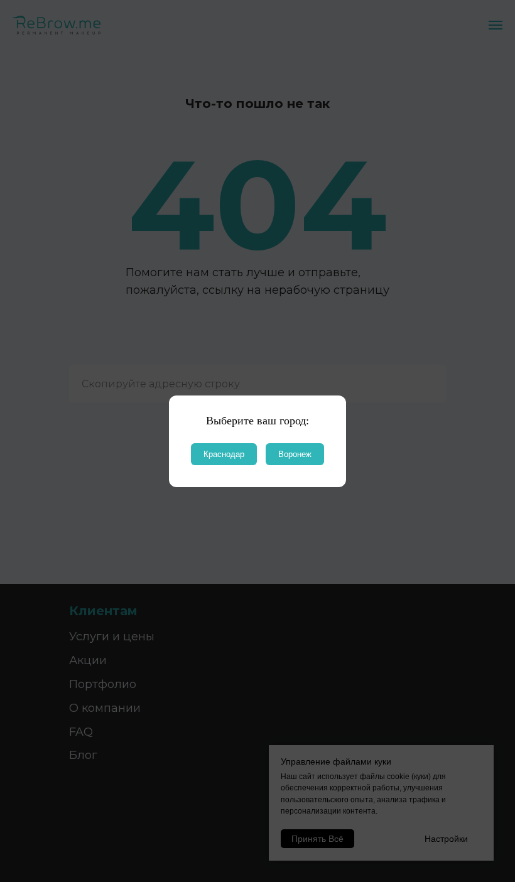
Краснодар (223, 454)
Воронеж (295, 454)
